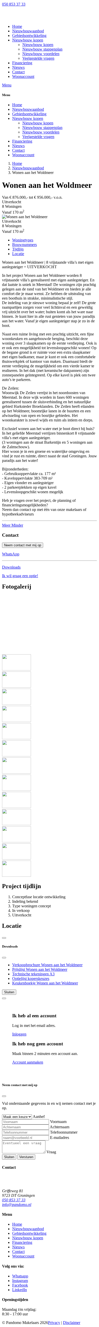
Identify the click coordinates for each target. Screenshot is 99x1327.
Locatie (18, 254)
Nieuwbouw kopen (27, 118)
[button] (27, 40)
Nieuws (18, 146)
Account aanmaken (27, 1062)
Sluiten (9, 992)
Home (17, 105)
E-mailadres (59, 1137)
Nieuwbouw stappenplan (42, 127)
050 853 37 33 (13, 4)
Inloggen (19, 1034)
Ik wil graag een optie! (20, 576)
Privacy (54, 1322)
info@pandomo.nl (16, 1204)
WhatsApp (10, 554)
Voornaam (58, 1121)
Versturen (26, 1157)
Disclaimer (71, 1322)
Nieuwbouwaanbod (28, 109)
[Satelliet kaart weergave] (4, 938)
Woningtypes (22, 240)
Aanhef (39, 1116)
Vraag (51, 1152)
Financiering (22, 141)
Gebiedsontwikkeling (29, 114)
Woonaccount (23, 155)
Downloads (11, 567)
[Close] (4, 957)
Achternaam (59, 1127)
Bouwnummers (24, 244)
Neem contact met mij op (22, 545)
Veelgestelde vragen (38, 136)
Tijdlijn (18, 249)
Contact (18, 150)
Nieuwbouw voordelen (40, 132)
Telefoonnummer (63, 1132)
